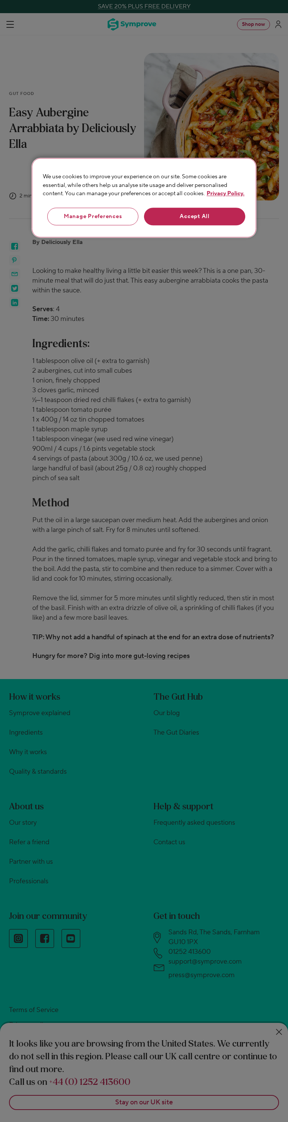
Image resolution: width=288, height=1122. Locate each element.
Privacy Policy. (225, 193)
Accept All (195, 216)
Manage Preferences (93, 216)
